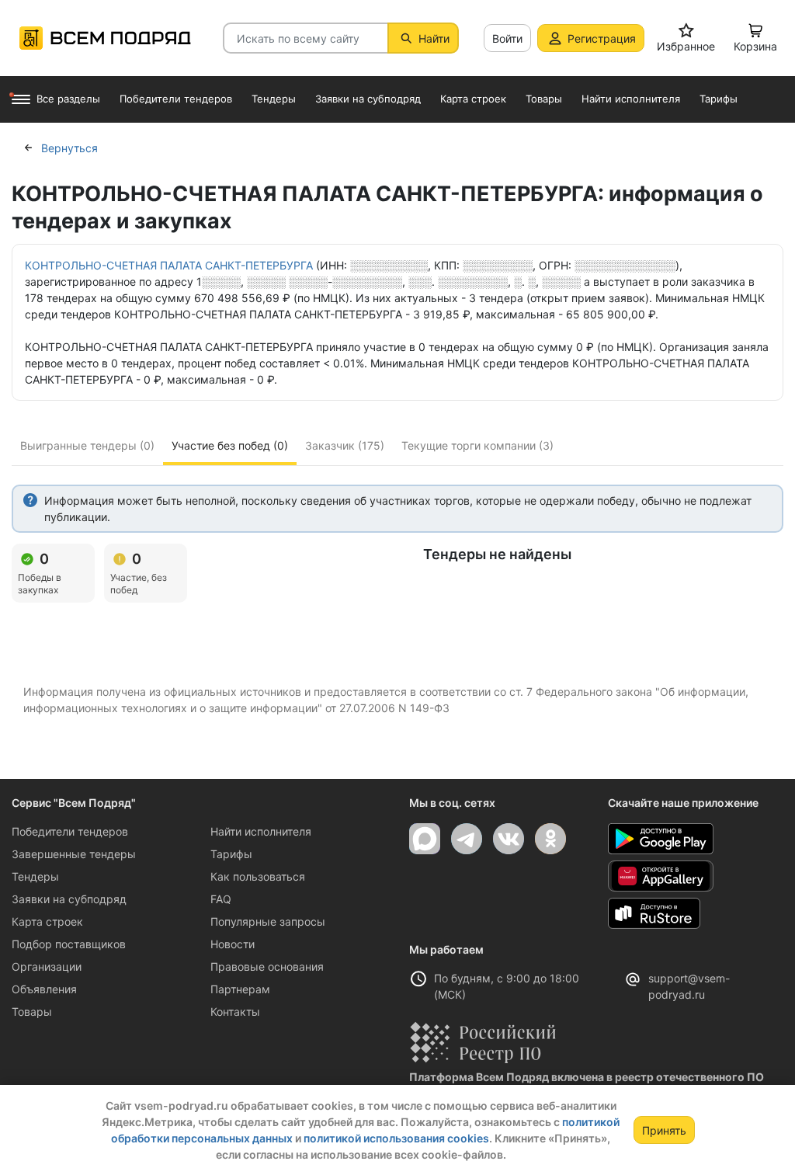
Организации (47, 966)
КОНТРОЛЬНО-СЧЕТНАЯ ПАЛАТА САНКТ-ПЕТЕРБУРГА (169, 265)
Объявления (44, 989)
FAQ (220, 899)
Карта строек (47, 921)
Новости (232, 944)
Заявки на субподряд (69, 899)
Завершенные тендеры (74, 853)
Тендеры (35, 876)
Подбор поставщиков (69, 944)
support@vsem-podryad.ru (689, 986)
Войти (507, 38)
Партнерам (240, 989)
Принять (664, 1130)
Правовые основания (267, 966)
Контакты (235, 1011)
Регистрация (602, 38)
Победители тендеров (70, 831)
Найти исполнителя (260, 831)
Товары (32, 1011)
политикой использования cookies (396, 1138)
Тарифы (231, 853)
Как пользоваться (257, 876)
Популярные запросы (267, 921)
